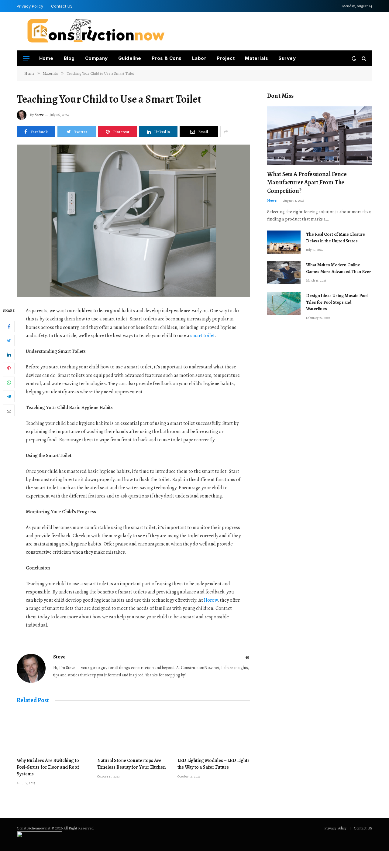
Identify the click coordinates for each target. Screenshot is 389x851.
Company (96, 58)
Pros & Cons (167, 58)
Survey (287, 58)
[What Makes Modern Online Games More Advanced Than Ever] (284, 272)
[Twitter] (9, 341)
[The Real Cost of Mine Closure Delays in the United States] (284, 242)
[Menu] (26, 58)
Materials (256, 58)
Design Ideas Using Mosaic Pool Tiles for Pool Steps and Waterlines (337, 302)
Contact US (62, 6)
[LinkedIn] (9, 355)
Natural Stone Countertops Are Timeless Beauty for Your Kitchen (131, 764)
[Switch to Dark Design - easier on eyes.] (354, 58)
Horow (211, 600)
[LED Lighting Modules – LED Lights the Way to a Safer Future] (213, 732)
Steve (39, 114)
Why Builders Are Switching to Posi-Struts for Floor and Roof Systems (48, 767)
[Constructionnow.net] (96, 31)
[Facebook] (9, 327)
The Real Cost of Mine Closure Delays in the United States (335, 237)
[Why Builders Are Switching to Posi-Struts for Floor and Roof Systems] (53, 732)
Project (226, 58)
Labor (199, 58)
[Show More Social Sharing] (225, 131)
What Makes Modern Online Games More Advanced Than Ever (338, 268)
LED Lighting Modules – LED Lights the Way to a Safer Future (213, 764)
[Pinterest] (9, 368)
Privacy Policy (30, 6)
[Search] (363, 58)
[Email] (9, 410)
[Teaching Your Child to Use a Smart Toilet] (133, 221)
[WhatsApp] (9, 382)
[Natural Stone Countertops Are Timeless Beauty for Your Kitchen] (133, 732)
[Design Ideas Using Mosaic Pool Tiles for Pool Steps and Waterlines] (284, 303)
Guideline (129, 58)
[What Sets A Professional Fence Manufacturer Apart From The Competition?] (319, 136)
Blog (69, 58)
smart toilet (202, 335)
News (272, 200)
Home (46, 58)
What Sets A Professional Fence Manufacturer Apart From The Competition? (307, 182)
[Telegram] (9, 396)
